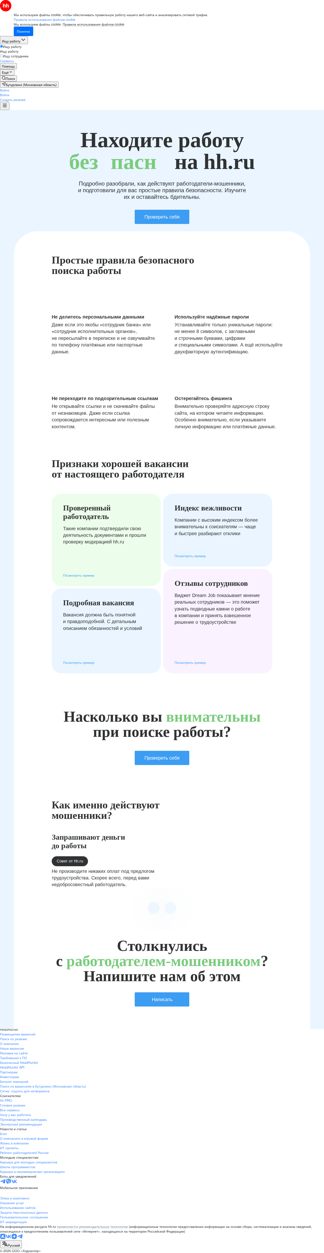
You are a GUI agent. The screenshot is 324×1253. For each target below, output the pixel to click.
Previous (154, 908)
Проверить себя (162, 216)
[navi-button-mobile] (4, 106)
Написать (162, 999)
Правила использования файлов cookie (93, 24)
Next (170, 908)
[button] (4, 90)
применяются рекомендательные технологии (92, 1226)
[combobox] (11, 1244)
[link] (8, 78)
